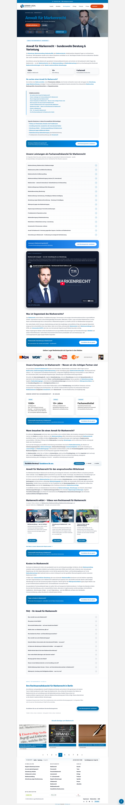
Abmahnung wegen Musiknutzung (34, 779)
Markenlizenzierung (34, 132)
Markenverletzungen (45, 446)
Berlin (35, 760)
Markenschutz (90, 84)
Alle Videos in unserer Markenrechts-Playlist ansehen (38, 546)
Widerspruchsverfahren (86, 381)
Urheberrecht (53, 781)
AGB (99, 799)
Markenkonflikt (49, 53)
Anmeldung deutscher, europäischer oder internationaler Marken (45, 126)
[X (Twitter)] (92, 801)
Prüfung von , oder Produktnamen (43, 123)
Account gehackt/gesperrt (31, 769)
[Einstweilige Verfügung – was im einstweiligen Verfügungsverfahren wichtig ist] (32, 734)
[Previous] (43, 755)
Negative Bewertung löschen (32, 766)
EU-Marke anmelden (54, 745)
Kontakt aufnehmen (32, 25)
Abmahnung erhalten (30, 771)
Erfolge (78, 774)
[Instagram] (87, 801)
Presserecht (53, 769)
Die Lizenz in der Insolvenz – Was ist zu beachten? (91, 745)
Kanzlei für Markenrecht (41, 368)
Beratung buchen (80, 463)
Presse (78, 781)
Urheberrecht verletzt (30, 774)
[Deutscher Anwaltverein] (87, 795)
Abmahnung (31, 53)
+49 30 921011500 (77, 760)
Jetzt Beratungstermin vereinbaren (86, 143)
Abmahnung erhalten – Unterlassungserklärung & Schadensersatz (45, 128)
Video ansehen (32, 540)
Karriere (79, 771)
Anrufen (44, 25)
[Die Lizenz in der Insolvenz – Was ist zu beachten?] (92, 734)
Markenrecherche (60, 53)
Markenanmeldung (40, 53)
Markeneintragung (39, 370)
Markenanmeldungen (86, 326)
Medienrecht (53, 766)
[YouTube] (89, 801)
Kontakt (89, 463)
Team (78, 769)
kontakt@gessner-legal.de (91, 760)
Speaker (79, 779)
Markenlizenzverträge (87, 379)
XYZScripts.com (67, 804)
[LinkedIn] (84, 801)
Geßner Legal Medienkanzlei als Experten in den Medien (62, 350)
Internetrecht (53, 774)
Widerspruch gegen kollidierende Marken (39, 130)
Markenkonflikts (66, 577)
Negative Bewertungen (56, 779)
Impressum (86, 799)
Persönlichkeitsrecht (55, 771)
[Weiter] (82, 755)
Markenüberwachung (70, 63)
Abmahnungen (67, 440)
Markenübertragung (44, 132)
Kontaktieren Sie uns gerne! (88, 342)
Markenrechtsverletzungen (33, 65)
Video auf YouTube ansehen (34, 305)
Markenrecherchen (45, 479)
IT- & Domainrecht (54, 776)
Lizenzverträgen (30, 448)
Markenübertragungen (37, 381)
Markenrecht (31, 317)
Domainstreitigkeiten (71, 446)
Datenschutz (93, 799)
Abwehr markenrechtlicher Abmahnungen (56, 65)
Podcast (79, 776)
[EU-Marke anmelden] (62, 734)
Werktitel (90, 330)
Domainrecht (55, 134)
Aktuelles (79, 784)
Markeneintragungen (55, 481)
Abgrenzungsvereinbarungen (75, 489)
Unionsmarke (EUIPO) (37, 328)
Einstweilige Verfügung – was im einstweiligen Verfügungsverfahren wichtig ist (31, 745)
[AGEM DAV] (62, 795)
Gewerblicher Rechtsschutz (57, 789)
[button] (54, 6)
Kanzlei (78, 766)
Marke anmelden (39, 82)
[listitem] (29, 31)
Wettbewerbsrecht (31, 389)
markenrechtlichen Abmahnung (42, 577)
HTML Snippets (57, 804)
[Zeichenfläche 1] (28, 6)
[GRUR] (37, 795)
